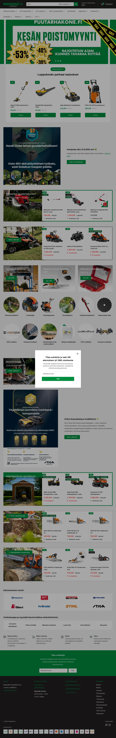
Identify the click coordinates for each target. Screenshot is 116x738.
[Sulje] (77, 353)
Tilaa (58, 379)
